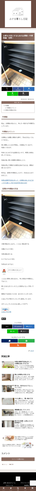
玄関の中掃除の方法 (10, 110)
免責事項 (26, 485)
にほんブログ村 (6, 312)
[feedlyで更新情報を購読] (26, 340)
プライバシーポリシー (27, 483)
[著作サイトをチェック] (9, 340)
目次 (15, 102)
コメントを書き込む (18, 459)
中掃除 (7, 105)
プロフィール (9, 485)
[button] (23, 94)
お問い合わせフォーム (9, 483)
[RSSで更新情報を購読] (18, 345)
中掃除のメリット (11, 108)
